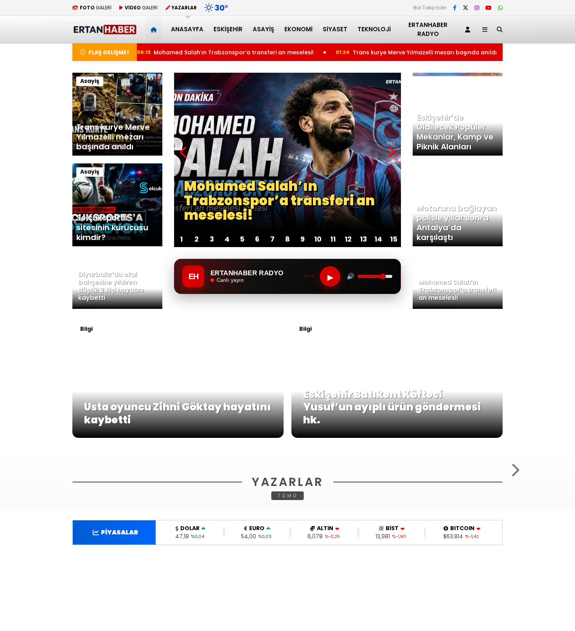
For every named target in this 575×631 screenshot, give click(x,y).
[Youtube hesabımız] (488, 8)
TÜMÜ (287, 598)
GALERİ (95, 7)
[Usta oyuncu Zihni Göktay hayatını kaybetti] (178, 436)
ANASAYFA (187, 29)
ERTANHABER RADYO (427, 29)
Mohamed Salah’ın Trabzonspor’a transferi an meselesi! (220, 52)
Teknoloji (374, 29)
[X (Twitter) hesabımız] (465, 8)
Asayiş (263, 29)
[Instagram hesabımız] (476, 8)
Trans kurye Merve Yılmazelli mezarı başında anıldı (414, 52)
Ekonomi (298, 29)
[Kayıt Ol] (469, 29)
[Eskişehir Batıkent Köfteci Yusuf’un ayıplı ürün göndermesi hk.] (397, 436)
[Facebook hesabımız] (454, 8)
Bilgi (86, 329)
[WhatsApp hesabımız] (500, 8)
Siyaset (335, 29)
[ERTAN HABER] (104, 31)
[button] (155, 29)
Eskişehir (228, 29)
